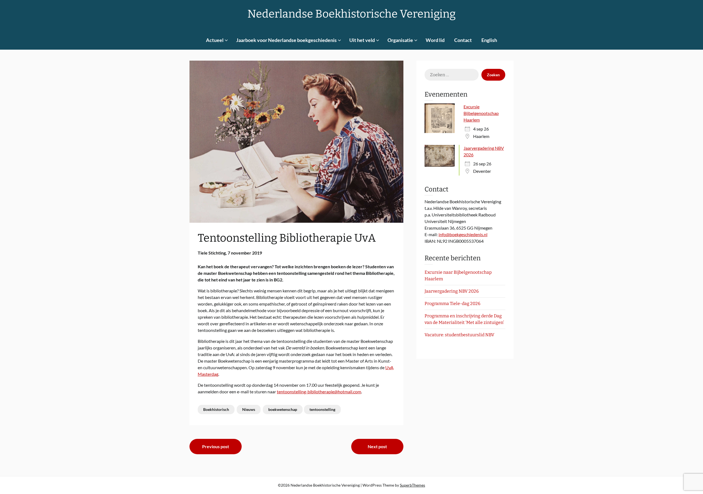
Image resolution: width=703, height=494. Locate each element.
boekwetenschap (282, 409)
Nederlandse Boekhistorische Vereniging (351, 14)
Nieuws (248, 409)
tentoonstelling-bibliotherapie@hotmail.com (319, 391)
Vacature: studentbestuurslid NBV (459, 334)
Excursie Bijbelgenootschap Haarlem (481, 113)
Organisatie (400, 40)
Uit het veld (362, 40)
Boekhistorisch (216, 409)
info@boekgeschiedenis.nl (463, 234)
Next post (377, 446)
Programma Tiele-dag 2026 (452, 303)
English (489, 40)
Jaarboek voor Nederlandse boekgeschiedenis (286, 40)
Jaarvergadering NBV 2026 (452, 291)
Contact (463, 40)
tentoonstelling (322, 409)
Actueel (215, 40)
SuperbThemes (412, 485)
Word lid (435, 40)
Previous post (215, 446)
